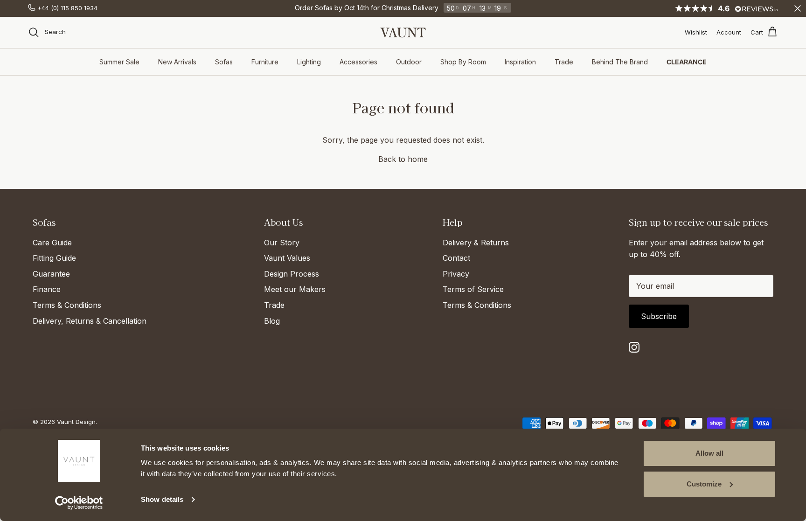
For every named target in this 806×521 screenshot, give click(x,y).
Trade (564, 62)
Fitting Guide (54, 258)
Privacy (456, 273)
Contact (456, 258)
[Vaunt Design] (403, 32)
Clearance (687, 62)
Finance (47, 289)
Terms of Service (473, 289)
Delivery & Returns (476, 242)
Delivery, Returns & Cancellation (89, 321)
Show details (162, 499)
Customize (704, 484)
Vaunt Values (287, 258)
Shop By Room (463, 62)
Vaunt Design (76, 421)
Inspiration (520, 62)
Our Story (281, 242)
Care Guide (52, 242)
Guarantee (51, 273)
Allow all (709, 453)
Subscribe (659, 316)
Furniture (264, 62)
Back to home (403, 159)
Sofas (224, 62)
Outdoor (409, 62)
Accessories (358, 62)
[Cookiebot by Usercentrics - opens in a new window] (79, 503)
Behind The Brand (620, 62)
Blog (272, 321)
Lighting (309, 62)
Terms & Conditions (67, 305)
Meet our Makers (295, 289)
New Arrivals (177, 62)
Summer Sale (119, 62)
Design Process (291, 273)
